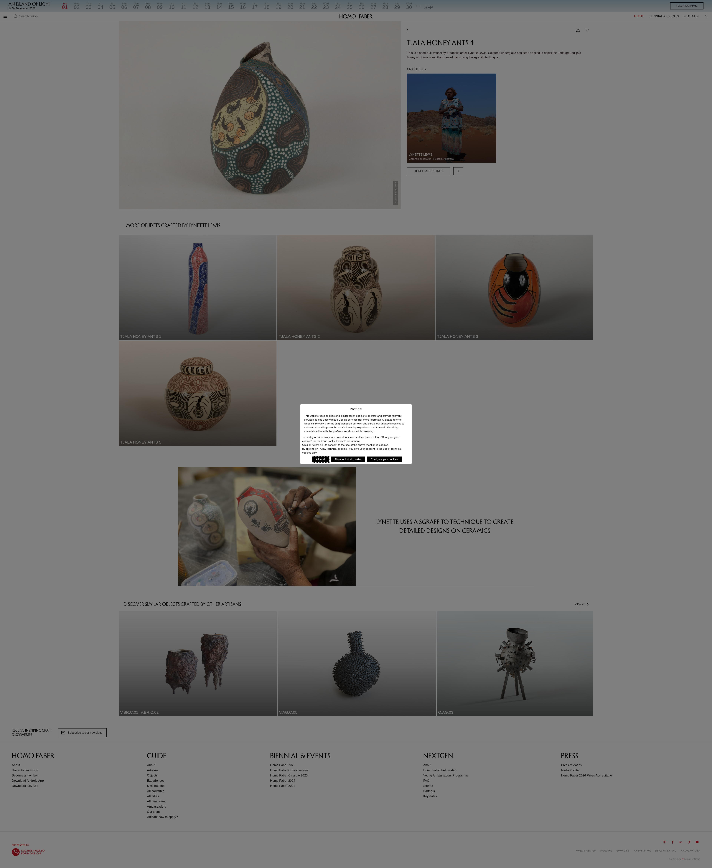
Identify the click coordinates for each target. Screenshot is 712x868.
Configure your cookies (384, 459)
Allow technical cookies (348, 459)
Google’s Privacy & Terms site (321, 423)
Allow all (320, 459)
